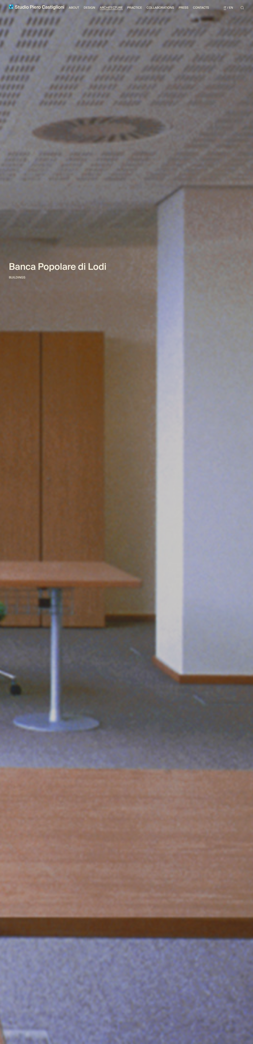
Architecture (111, 8)
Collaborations (160, 8)
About (74, 8)
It (225, 8)
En (231, 8)
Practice (134, 8)
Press (184, 8)
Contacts (201, 8)
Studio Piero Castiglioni (39, 7)
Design (89, 8)
